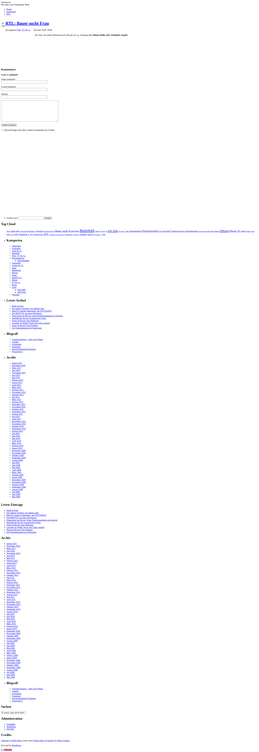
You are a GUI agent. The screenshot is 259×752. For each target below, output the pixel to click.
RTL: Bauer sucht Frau (27, 23)
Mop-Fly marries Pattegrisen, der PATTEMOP (32, 311)
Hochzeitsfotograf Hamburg (24, 349)
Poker (14, 285)
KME (8, 235)
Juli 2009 (16, 463)
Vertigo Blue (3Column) (43, 740)
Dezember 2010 (18, 421)
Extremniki (16, 344)
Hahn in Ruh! (18, 306)
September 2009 (19, 458)
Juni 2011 (16, 416)
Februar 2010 (17, 446)
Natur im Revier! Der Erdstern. (25, 325)
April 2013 (16, 385)
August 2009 (17, 460)
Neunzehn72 (17, 351)
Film (127, 231)
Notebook (23, 234)
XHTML (10, 729)
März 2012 (16, 399)
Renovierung (38, 235)
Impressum (11, 12)
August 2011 (17, 414)
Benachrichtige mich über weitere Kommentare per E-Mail (29, 130)
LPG (16, 234)
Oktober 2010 (18, 426)
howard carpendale (204, 231)
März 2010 (16, 443)
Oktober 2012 (18, 395)
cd (101, 231)
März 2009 (16, 472)
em (106, 231)
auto (17, 231)
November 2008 (19, 482)
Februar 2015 (17, 380)
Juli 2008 (16, 492)
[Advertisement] (18, 48)
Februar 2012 (17, 402)
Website (4, 94)
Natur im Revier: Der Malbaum (25, 321)
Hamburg (181, 231)
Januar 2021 (17, 363)
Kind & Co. (17, 277)
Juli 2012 (16, 397)
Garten (174, 231)
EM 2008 (113, 231)
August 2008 (17, 489)
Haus (14, 268)
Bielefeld (87, 230)
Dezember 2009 (18, 450)
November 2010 (19, 424)
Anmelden (10, 724)
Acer (8, 231)
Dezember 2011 (18, 404)
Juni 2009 (16, 465)
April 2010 (16, 441)
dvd (103, 231)
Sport (14, 287)
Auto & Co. (17, 251)
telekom (90, 234)
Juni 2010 (16, 436)
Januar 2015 (17, 382)
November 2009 (19, 453)
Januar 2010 (17, 448)
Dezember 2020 (18, 365)
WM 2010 (21, 292)
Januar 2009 (17, 477)
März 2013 (16, 387)
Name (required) (8, 79)
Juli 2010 (16, 433)
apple (13, 231)
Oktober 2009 (18, 455)
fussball (166, 231)
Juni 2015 (16, 375)
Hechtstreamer (192, 231)
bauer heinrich (49, 231)
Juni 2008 (16, 494)
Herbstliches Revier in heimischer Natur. (29, 318)
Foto (160, 231)
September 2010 (19, 429)
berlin (76, 231)
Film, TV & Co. (23, 30)
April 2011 (16, 419)
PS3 (31, 234)
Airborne (5, 740)
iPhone (224, 231)
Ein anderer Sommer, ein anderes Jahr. (28, 308)
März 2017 (16, 368)
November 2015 (19, 373)
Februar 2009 (17, 475)
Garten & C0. (17, 265)
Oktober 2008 (18, 484)
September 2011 (19, 412)
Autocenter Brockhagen (27, 231)
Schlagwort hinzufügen (56, 234)
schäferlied (68, 235)
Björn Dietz (17, 740)
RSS (8, 14)
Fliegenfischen (150, 231)
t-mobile (83, 234)
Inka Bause (215, 231)
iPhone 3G (234, 231)
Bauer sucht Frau (64, 231)
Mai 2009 (16, 467)
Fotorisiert (16, 347)
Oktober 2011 (18, 409)
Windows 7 (98, 234)
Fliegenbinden (135, 231)
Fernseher (121, 231)
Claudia (15, 342)
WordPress (11, 727)
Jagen (243, 231)
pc (29, 235)
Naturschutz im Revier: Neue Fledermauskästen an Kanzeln (37, 316)
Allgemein (16, 246)
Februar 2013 (17, 390)
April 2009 (16, 470)
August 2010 (17, 431)
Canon (97, 231)
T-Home (75, 234)
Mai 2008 (16, 497)
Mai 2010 (16, 438)
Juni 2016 (16, 370)
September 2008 (19, 487)
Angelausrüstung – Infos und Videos (27, 339)
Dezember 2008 (18, 480)
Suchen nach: (12, 218)
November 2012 (19, 392)
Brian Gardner (63, 740)
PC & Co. (16, 282)
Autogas (40, 231)
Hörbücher (16, 270)
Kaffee (248, 231)
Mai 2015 (16, 378)
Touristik (15, 295)
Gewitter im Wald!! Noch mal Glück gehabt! (31, 323)
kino (253, 231)
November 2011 (19, 407)
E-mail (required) (8, 87)
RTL (46, 234)
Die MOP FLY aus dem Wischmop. (27, 313)
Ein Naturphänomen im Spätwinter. (27, 328)
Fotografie (16, 263)
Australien (16, 248)
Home (9, 9)
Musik (14, 280)
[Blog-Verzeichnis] (6, 750)
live (12, 235)
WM (103, 235)
